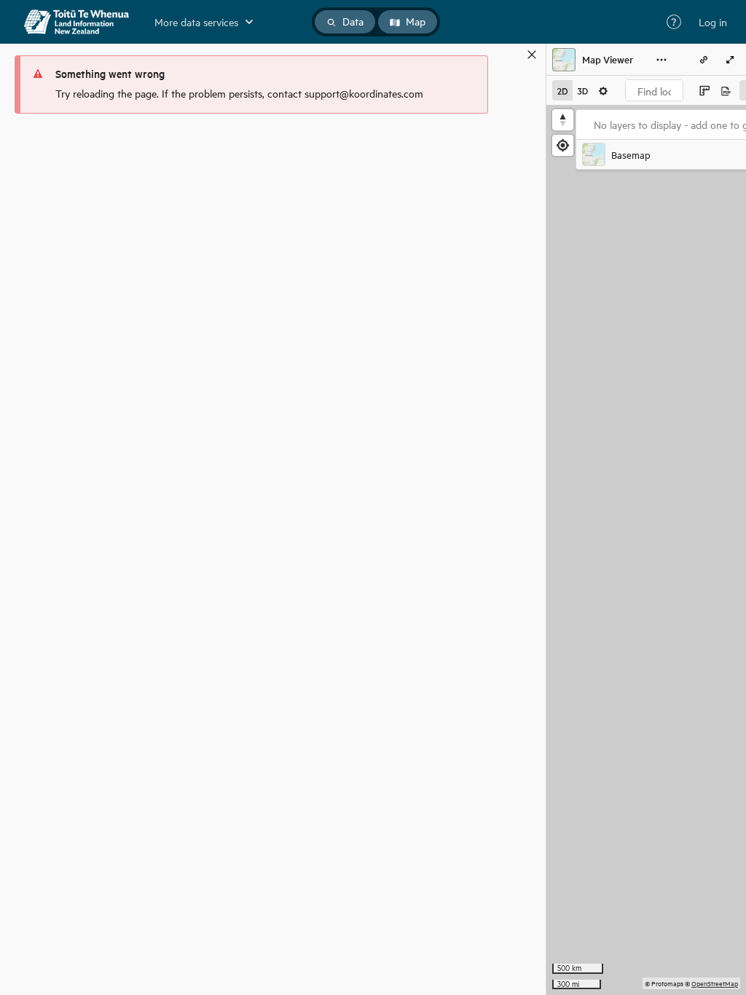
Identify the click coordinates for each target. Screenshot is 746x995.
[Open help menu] (674, 22)
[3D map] (583, 90)
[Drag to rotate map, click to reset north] (562, 119)
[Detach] (510, 54)
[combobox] (654, 90)
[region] (646, 550)
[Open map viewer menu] (661, 60)
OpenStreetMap (714, 983)
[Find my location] (562, 145)
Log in (713, 22)
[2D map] (562, 90)
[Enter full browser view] (730, 60)
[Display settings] (603, 90)
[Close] (531, 54)
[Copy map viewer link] (704, 60)
